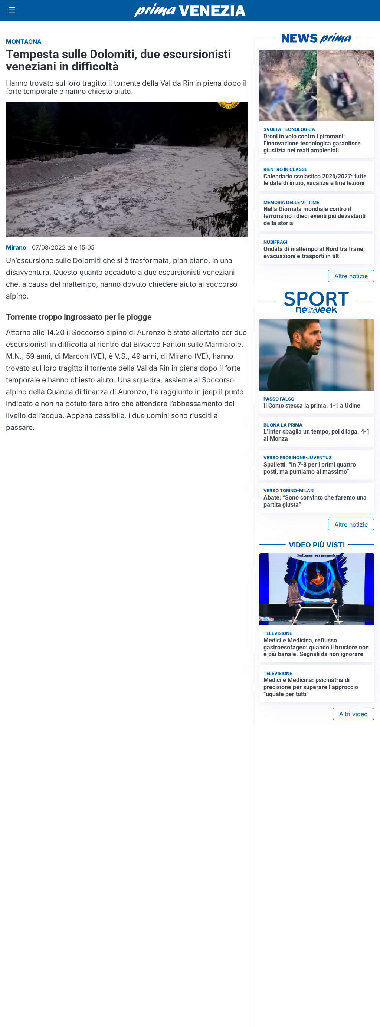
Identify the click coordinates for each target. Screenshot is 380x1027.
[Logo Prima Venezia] (190, 10)
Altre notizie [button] (351, 276)
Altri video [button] (353, 714)
